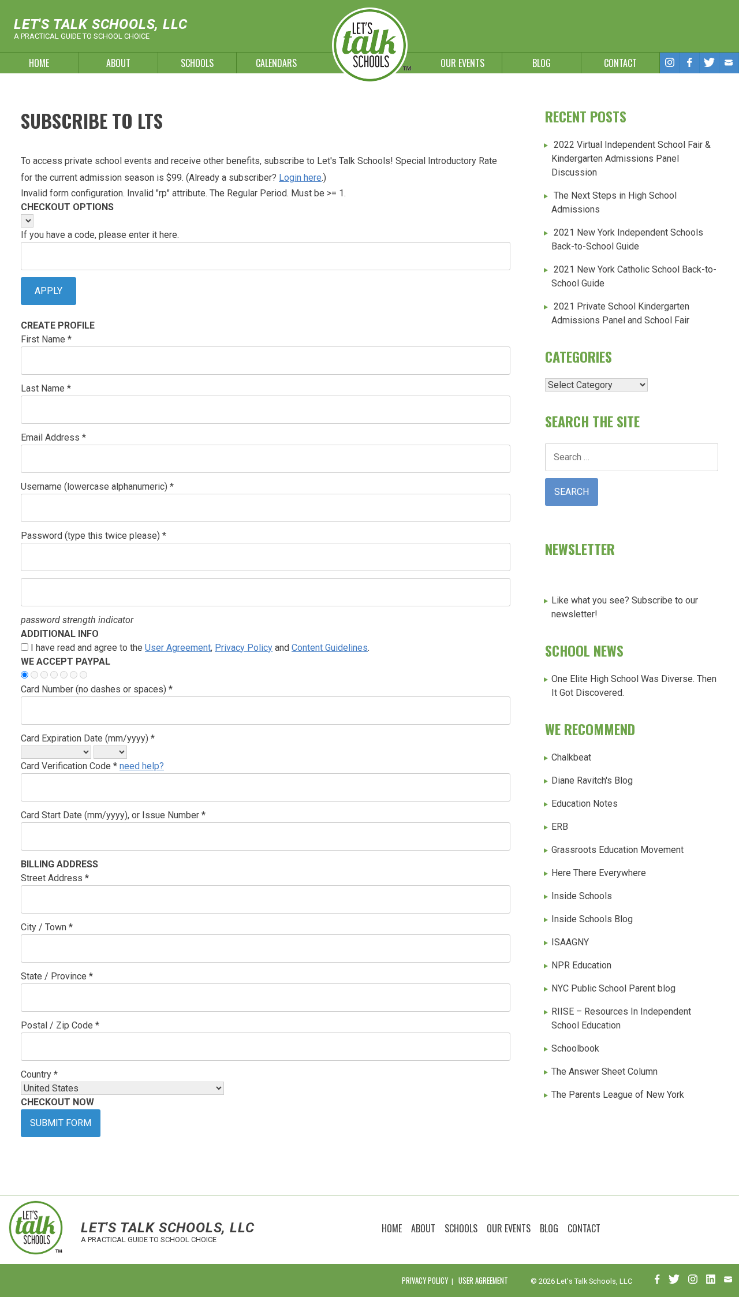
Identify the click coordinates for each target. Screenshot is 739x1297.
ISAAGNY (570, 942)
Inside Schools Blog (592, 919)
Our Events (462, 63)
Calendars (276, 63)
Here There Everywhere (598, 872)
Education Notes (584, 803)
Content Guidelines (330, 647)
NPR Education (581, 965)
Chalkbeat (571, 757)
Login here (300, 177)
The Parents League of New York (617, 1094)
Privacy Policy (244, 647)
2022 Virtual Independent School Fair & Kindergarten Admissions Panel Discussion (631, 158)
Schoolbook (575, 1048)
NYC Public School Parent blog (613, 988)
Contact (620, 63)
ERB (559, 826)
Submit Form (60, 1122)
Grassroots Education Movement (617, 849)
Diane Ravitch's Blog (592, 780)
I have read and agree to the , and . (200, 647)
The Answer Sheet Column (604, 1071)
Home (39, 63)
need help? (142, 766)
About (118, 63)
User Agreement (178, 647)
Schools (197, 63)
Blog (541, 63)
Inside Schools (581, 895)
